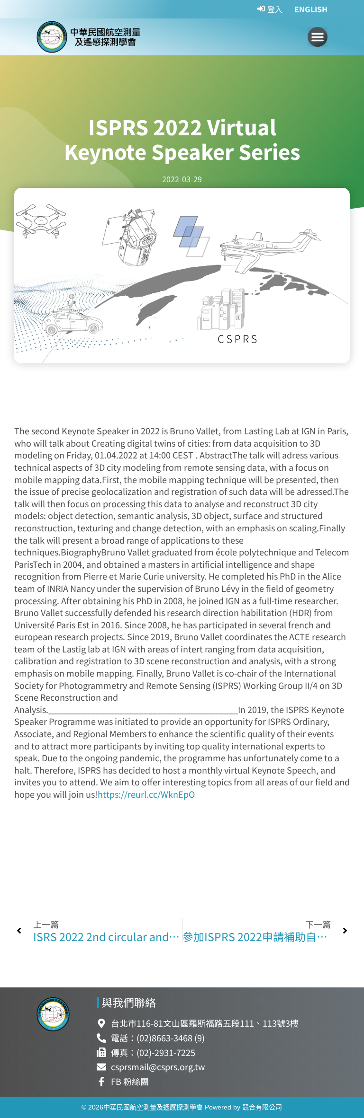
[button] (318, 37)
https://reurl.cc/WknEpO (146, 794)
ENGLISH (311, 9)
